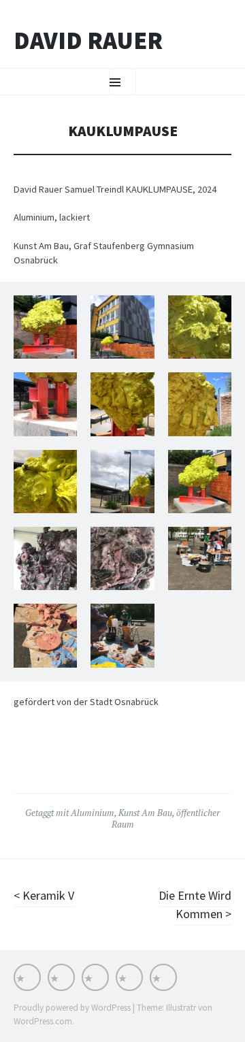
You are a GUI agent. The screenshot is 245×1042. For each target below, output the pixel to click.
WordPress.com (43, 1021)
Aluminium (92, 813)
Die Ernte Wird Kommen (195, 905)
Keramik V (47, 895)
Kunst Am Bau (145, 813)
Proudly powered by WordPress (72, 1007)
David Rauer (88, 40)
